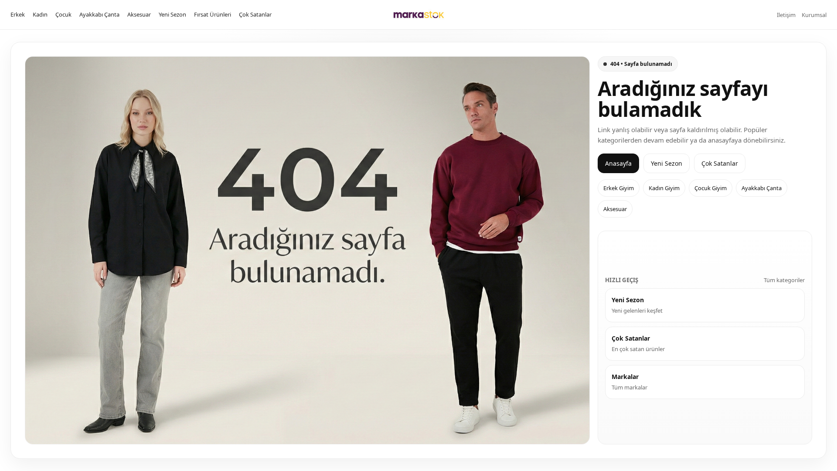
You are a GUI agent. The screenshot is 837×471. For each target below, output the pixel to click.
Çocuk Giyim (710, 188)
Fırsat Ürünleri (212, 14)
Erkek (17, 14)
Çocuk (63, 14)
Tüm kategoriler (784, 280)
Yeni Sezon (172, 14)
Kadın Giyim (664, 188)
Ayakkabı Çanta (99, 14)
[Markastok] (418, 14)
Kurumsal (814, 15)
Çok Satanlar (255, 14)
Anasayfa (618, 163)
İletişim (786, 15)
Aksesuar (139, 14)
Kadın (40, 14)
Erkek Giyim (618, 188)
